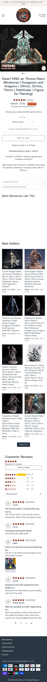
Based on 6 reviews (13, 464)
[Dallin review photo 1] (10, 565)
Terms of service (8, 647)
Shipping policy (7, 651)
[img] (19, 502)
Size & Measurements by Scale (24, 129)
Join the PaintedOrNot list (18, 661)
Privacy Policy (7, 643)
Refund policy (7, 639)
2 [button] (20, 623)
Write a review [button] (23, 467)
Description (11, 182)
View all (23, 445)
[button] (19, 100)
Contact (5, 654)
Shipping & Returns (15, 187)
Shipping (14, 106)
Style (22, 117)
